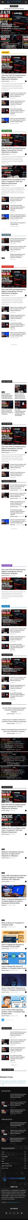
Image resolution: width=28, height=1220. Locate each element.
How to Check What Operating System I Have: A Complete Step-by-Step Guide (13, 1012)
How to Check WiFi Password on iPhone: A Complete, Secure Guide (14, 989)
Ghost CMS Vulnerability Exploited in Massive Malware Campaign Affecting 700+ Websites (20, 412)
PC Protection (4, 1007)
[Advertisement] (14, 359)
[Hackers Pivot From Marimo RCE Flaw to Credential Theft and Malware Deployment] (11, 42)
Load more (13, 1065)
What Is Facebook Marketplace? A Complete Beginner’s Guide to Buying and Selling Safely (18, 120)
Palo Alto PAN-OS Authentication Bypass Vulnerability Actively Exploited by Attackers (14, 77)
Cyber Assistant (5, 942)
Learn (3, 41)
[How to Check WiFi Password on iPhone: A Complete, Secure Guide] (14, 980)
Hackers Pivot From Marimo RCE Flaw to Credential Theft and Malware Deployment (18, 95)
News (3, 22)
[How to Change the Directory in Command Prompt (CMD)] (14, 936)
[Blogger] (6, 1213)
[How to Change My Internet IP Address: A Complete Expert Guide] (14, 958)
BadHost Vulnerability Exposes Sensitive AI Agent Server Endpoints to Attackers (17, 102)
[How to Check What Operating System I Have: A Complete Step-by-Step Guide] (14, 1002)
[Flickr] (13, 1213)
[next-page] (5, 126)
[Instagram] (17, 1213)
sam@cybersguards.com (14, 1202)
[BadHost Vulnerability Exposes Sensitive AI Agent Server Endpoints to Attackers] (5, 102)
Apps (3, 896)
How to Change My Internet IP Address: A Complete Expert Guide (14, 967)
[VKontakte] (21, 1213)
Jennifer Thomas (5, 81)
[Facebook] (10, 1213)
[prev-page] (3, 126)
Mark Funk (12, 524)
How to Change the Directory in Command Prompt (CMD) (13, 945)
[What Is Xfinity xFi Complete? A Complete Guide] (5, 224)
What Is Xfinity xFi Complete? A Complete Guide (13, 924)
